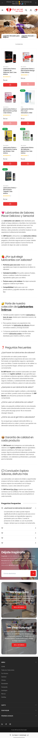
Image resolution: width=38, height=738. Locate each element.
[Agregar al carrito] (10, 85)
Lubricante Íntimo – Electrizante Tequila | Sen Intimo (10, 190)
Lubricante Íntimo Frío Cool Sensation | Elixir (27, 111)
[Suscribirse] (33, 573)
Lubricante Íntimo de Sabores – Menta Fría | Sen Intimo (27, 150)
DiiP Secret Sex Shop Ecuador (21, 729)
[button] (2, 10)
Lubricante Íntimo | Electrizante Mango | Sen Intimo (28, 70)
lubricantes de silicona (21, 325)
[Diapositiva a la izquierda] (2, 3)
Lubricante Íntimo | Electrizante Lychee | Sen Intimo (10, 111)
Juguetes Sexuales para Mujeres (11, 36)
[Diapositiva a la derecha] (36, 3)
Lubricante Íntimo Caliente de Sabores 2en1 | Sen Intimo (10, 71)
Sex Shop (14, 489)
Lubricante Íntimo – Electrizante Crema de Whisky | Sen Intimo (10, 150)
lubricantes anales (15, 333)
